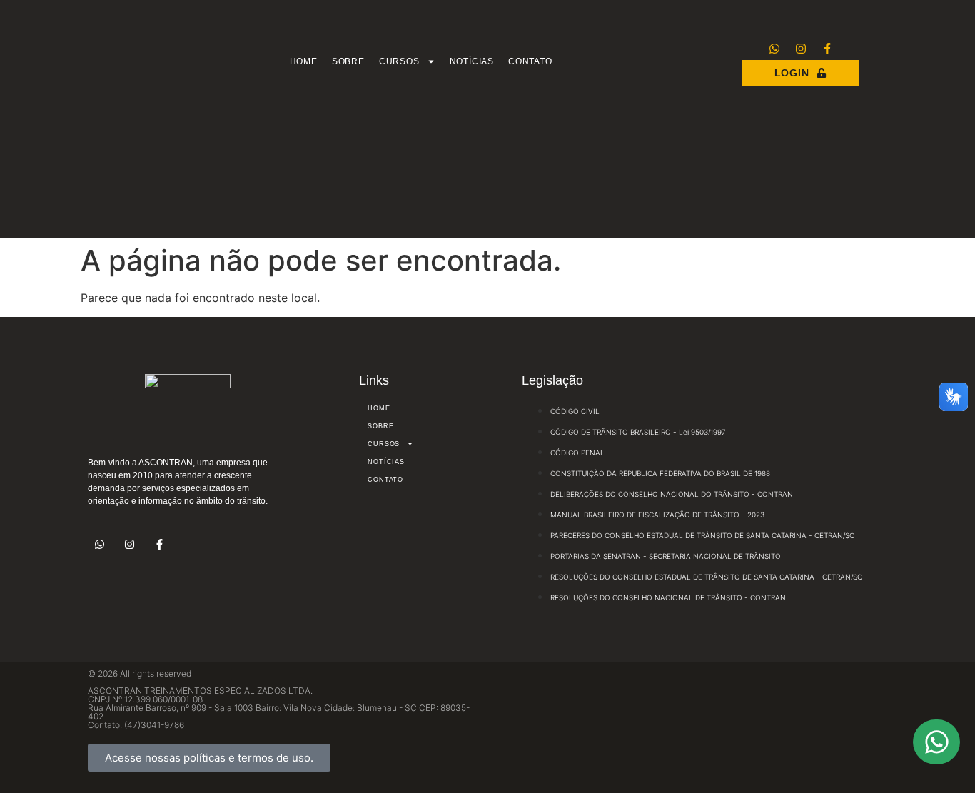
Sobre (348, 61)
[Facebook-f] (827, 48)
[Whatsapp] (774, 48)
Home (304, 61)
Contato (530, 61)
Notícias (472, 61)
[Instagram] (800, 48)
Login (791, 73)
